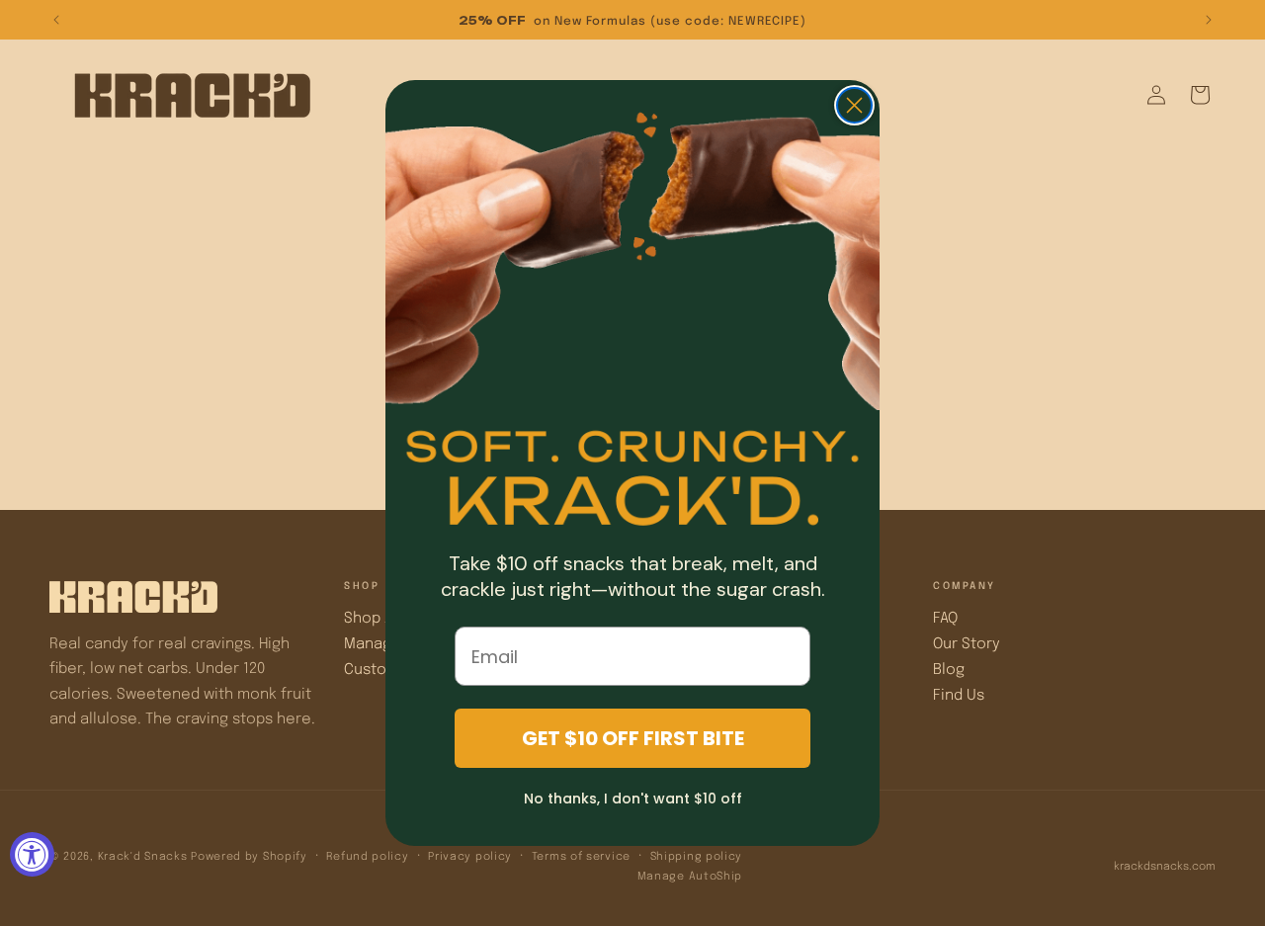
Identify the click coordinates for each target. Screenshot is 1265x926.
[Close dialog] (854, 105)
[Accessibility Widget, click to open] (32, 854)
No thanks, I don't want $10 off (633, 798)
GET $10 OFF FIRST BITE (633, 738)
